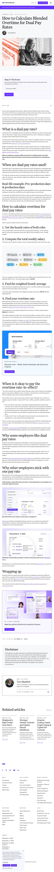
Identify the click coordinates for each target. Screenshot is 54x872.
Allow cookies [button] (6, 865)
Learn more (5, 862)
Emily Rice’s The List (43, 813)
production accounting (15, 217)
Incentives (40, 798)
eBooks (22, 816)
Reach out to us (18, 579)
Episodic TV (5, 818)
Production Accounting (26, 787)
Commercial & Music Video (8, 821)
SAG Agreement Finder (44, 823)
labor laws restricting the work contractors (20, 458)
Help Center (23, 830)
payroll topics (36, 577)
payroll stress (41, 564)
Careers (4, 785)
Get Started (43, 2)
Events (22, 818)
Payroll (22, 783)
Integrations (23, 792)
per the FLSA (28, 320)
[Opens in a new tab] (3, 770)
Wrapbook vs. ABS (7, 838)
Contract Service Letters (30, 861)
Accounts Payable (25, 785)
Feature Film (5, 811)
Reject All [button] (14, 865)
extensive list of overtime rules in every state (21, 307)
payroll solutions (14, 428)
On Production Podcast (26, 823)
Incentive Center (42, 816)
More (3, 824)
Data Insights (23, 790)
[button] (7, 868)
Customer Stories (7, 783)
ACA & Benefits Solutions (44, 803)
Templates (23, 820)
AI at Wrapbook (24, 794)
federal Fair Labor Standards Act (20, 143)
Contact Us (5, 787)
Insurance (40, 795)
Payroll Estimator (42, 820)
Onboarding (23, 780)
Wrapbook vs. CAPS (8, 840)
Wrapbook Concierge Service (43, 781)
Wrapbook (5, 521)
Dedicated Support (42, 791)
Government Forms (42, 818)
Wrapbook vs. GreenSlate (6, 848)
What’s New (5, 790)
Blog (21, 813)
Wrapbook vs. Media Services (8, 844)
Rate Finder (40, 811)
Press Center (23, 825)
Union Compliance (42, 788)
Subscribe (9, 94)
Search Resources (25, 811)
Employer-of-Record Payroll (43, 785)
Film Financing (41, 800)
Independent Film (7, 813)
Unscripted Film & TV (8, 816)
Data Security (41, 793)
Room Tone (23, 827)
